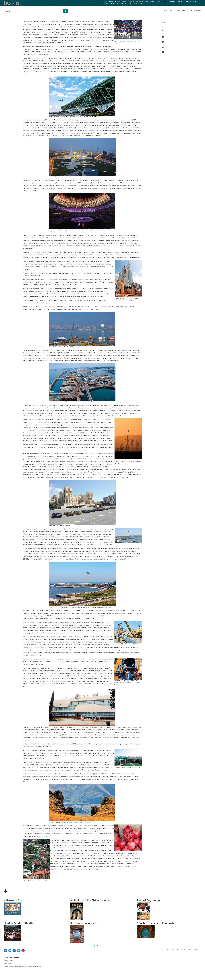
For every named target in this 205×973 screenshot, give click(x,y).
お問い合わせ (197, 10)
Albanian (123, 3)
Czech (146, 1)
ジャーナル (177, 10)
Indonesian (180, 1)
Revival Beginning (148, 900)
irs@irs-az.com (7, 963)
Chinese (158, 1)
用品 (171, 10)
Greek (117, 3)
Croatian (130, 3)
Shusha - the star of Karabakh (155, 923)
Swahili (136, 3)
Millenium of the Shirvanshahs (89, 900)
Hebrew (112, 3)
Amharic (195, 1)
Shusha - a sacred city (84, 923)
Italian (130, 1)
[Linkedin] (14, 950)
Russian (112, 1)
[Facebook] (5, 950)
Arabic (141, 1)
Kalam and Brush (14, 900)
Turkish (136, 1)
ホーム (166, 10)
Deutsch (124, 1)
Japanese (165, 1)
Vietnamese (188, 1)
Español (152, 1)
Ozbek (141, 3)
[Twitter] (18, 950)
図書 (191, 10)
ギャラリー (185, 10)
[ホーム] (12, 3)
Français (118, 1)
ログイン (38, 880)
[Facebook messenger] (9, 950)
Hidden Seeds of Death (18, 923)
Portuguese (172, 1)
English (106, 1)
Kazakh (106, 3)
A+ (163, 31)
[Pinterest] (23, 950)
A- (163, 27)
